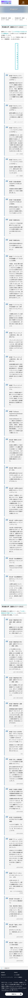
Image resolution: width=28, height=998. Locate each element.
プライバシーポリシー (17, 988)
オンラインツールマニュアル (7, 977)
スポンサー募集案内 (18, 977)
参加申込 (16, 972)
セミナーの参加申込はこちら (17, 56)
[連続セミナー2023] (2, 968)
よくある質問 (16, 974)
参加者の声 (3, 974)
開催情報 (3, 972)
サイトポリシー (5, 990)
